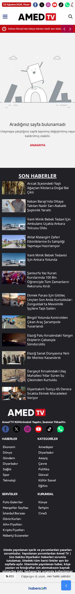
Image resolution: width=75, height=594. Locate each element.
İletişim (43, 508)
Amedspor (45, 447)
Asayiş (43, 458)
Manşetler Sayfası (15, 508)
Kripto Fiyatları (14, 530)
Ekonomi (9, 447)
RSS (11, 576)
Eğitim (43, 486)
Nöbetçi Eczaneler (16, 535)
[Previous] (64, 29)
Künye (42, 502)
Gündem (9, 458)
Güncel (43, 475)
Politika (43, 469)
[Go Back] (66, 585)
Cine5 (42, 513)
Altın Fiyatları (12, 524)
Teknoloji (9, 480)
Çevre (42, 464)
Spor (6, 475)
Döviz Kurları (12, 519)
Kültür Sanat (47, 480)
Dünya (7, 452)
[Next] (70, 29)
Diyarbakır (10, 464)
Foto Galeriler (13, 502)
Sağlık (7, 469)
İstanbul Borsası (14, 513)
